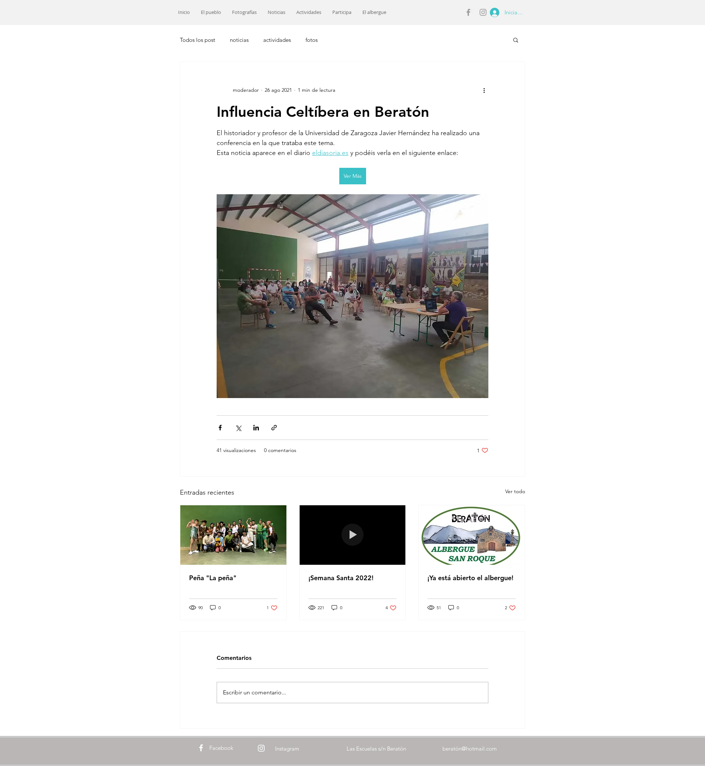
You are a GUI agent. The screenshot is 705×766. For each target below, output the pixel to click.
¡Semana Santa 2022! (340, 578)
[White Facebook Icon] (201, 747)
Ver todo (515, 491)
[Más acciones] (484, 90)
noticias (239, 39)
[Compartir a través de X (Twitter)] (238, 427)
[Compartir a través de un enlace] (274, 427)
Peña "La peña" (212, 578)
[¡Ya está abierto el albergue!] (472, 535)
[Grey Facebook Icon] (468, 12)
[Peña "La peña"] (233, 535)
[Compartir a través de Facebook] (220, 427)
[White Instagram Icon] (261, 748)
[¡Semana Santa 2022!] (353, 535)
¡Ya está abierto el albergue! (470, 578)
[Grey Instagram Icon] (483, 12)
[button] (515, 40)
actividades (277, 39)
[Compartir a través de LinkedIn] (256, 427)
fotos (312, 39)
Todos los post (197, 39)
